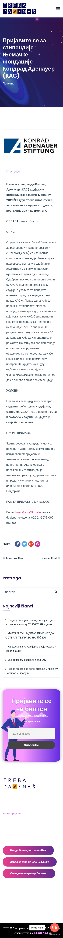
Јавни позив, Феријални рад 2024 (28, 660)
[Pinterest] (37, 544)
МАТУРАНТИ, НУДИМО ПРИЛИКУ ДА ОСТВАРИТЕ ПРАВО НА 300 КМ (29, 635)
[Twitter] (24, 544)
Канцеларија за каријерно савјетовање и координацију (30, 649)
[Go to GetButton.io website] (54, 934)
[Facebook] (17, 544)
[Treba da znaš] (23, 8)
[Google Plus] (31, 544)
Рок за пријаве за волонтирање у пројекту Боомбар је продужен (31, 671)
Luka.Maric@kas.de (28, 512)
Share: (7, 544)
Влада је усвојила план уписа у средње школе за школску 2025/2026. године (30, 622)
